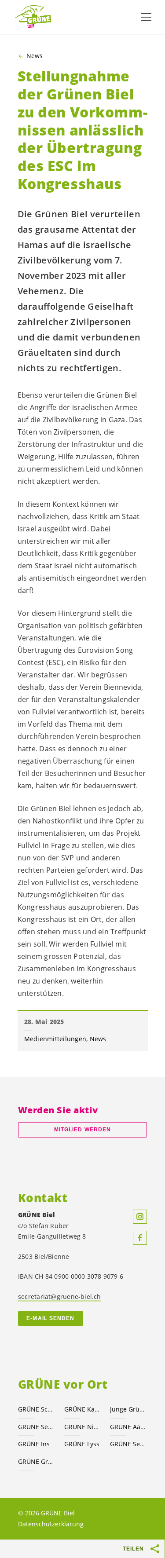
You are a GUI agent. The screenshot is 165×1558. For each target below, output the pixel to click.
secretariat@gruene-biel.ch (59, 1296)
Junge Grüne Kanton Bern (128, 1409)
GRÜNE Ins (34, 1444)
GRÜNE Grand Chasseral (36, 1461)
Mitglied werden (82, 1129)
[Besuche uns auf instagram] (140, 1217)
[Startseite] (35, 17)
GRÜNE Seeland (36, 1427)
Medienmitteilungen (55, 1039)
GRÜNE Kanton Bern (82, 1409)
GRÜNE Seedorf (128, 1444)
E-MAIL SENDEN (50, 1318)
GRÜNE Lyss (81, 1444)
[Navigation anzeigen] (146, 17)
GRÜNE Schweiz (36, 1409)
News (34, 56)
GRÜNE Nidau (82, 1427)
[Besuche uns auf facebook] (140, 1238)
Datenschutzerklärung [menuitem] (51, 1524)
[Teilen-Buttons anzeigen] (155, 1549)
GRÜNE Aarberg (128, 1427)
